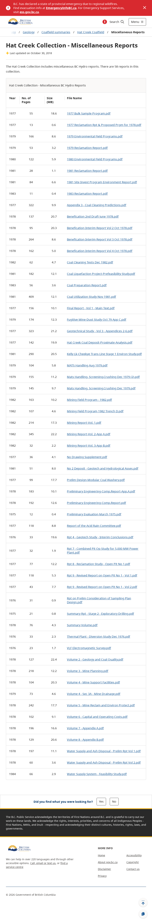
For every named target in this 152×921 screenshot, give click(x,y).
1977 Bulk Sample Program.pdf (88, 113)
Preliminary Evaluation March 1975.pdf (94, 514)
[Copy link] (143, 914)
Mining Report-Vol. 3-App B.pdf (88, 446)
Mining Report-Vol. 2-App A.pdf (88, 434)
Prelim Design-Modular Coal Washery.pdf (96, 480)
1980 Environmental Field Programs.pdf (95, 159)
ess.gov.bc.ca (29, 12)
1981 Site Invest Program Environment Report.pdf (102, 182)
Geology (28, 32)
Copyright (132, 862)
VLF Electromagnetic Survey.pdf (89, 648)
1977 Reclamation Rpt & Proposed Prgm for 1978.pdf (104, 125)
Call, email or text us (43, 863)
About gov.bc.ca (108, 862)
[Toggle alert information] (105, 22)
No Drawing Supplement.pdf (87, 457)
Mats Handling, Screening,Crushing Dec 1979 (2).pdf (103, 377)
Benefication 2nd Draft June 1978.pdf (93, 216)
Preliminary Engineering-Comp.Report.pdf (96, 503)
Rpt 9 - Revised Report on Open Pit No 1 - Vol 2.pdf (102, 587)
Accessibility (134, 855)
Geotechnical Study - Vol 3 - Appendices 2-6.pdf (100, 331)
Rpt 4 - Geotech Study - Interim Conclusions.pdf (100, 537)
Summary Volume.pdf (82, 625)
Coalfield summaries (56, 32)
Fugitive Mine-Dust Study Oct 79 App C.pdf (96, 320)
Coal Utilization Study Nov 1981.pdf (91, 297)
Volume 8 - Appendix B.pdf (85, 740)
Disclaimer (104, 869)
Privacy (102, 876)
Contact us (133, 869)
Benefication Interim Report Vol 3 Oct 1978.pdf (99, 239)
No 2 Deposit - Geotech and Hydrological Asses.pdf (102, 468)
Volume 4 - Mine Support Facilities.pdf (93, 682)
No (114, 801)
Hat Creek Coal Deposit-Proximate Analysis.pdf (99, 342)
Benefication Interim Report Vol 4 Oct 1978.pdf (99, 251)
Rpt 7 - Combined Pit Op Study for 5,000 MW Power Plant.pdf (102, 551)
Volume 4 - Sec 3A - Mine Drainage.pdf (93, 694)
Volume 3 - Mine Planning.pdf (87, 671)
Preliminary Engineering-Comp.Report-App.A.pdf (101, 491)
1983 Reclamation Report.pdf (87, 194)
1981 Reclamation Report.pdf (87, 171)
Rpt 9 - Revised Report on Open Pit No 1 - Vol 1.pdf (102, 575)
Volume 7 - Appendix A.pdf (85, 728)
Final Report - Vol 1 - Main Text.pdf (91, 308)
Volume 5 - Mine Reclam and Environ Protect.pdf (101, 705)
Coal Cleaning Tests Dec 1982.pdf (90, 262)
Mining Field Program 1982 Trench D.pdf (95, 411)
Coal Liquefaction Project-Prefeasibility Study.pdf (101, 274)
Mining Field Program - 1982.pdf (89, 400)
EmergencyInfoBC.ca (61, 8)
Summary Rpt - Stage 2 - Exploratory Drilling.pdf (100, 614)
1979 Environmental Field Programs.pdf (95, 136)
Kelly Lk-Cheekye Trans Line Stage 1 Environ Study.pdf (104, 354)
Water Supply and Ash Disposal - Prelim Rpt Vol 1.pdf (104, 751)
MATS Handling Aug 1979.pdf (87, 365)
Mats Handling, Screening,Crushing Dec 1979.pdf (101, 388)
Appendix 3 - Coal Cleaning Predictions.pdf (96, 205)
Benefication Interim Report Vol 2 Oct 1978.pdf (99, 228)
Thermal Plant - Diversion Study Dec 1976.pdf (98, 637)
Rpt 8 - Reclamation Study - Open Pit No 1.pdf (98, 564)
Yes (101, 801)
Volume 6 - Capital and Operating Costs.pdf (97, 717)
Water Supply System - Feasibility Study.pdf (97, 774)
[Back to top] (143, 902)
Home (101, 855)
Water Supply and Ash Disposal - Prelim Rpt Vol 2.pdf (104, 762)
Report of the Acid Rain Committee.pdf (94, 526)
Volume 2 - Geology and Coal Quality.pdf (95, 659)
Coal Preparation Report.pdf (87, 285)
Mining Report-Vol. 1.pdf (84, 423)
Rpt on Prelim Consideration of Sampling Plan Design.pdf (99, 600)
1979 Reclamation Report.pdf (87, 148)
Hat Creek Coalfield (90, 32)
